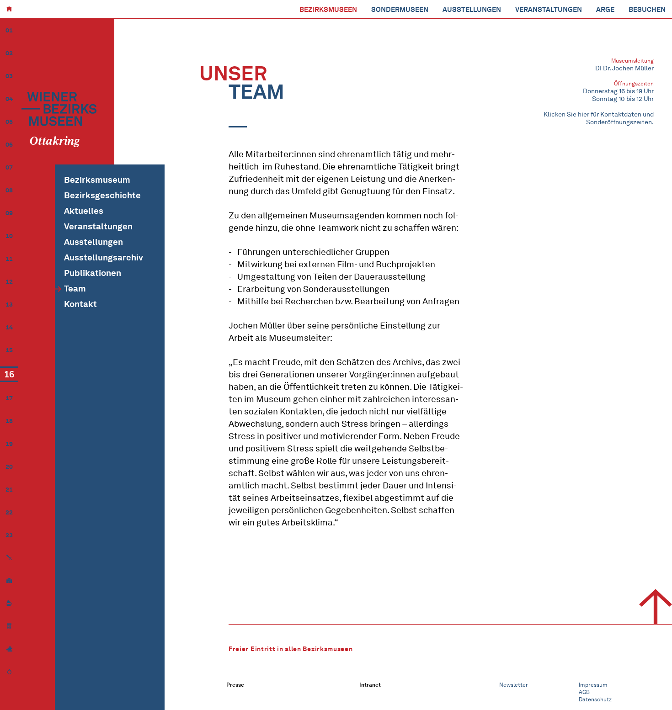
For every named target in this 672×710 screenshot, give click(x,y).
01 (9, 30)
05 (9, 122)
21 (9, 489)
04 (9, 99)
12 (9, 282)
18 (9, 421)
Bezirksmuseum (97, 180)
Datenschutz (595, 699)
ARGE (605, 9)
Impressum (593, 684)
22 (9, 512)
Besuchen (647, 9)
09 (9, 213)
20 (9, 467)
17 (9, 398)
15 (9, 350)
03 (9, 76)
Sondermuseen (399, 9)
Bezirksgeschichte (102, 195)
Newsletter (513, 684)
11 (9, 259)
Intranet (370, 684)
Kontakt (80, 304)
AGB (584, 692)
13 (9, 304)
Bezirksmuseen (328, 9)
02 (9, 53)
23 (9, 535)
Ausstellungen (472, 9)
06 (9, 144)
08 (9, 190)
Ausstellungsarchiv (103, 257)
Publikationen (92, 273)
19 (9, 444)
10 (9, 236)
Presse (235, 684)
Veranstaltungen (548, 9)
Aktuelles (83, 211)
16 (9, 374)
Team (75, 288)
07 (9, 167)
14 (9, 327)
